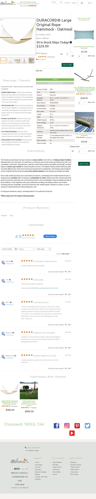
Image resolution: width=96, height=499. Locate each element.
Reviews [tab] (4, 215)
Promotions (38, 469)
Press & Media (56, 472)
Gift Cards (37, 467)
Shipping (37, 474)
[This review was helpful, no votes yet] (65, 272)
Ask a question (42, 59)
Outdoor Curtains (75, 467)
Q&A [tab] (11, 215)
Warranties (38, 479)
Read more (28, 318)
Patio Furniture (74, 474)
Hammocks (73, 462)
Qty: (61, 54)
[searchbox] (7, 248)
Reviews (55, 474)
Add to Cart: (91, 56)
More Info (39, 71)
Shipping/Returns (55, 83)
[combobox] (26, 249)
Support (74, 3)
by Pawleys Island (43, 34)
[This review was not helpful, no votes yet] (69, 272)
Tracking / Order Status (41, 476)
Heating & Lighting (75, 464)
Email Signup (38, 464)
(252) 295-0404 (33, 447)
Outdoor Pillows (74, 469)
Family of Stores (57, 467)
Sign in (90, 3)
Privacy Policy (19, 473)
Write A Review (50, 236)
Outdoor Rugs (74, 472)
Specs (55, 79)
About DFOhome (57, 462)
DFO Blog (55, 464)
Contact (67, 3)
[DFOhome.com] (8, 2)
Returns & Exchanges (40, 472)
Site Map (19, 484)
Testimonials (56, 469)
